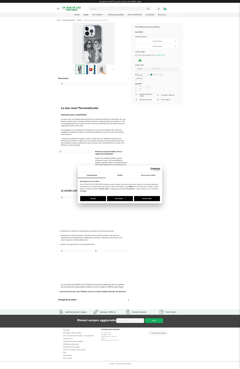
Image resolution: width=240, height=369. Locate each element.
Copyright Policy (160, 55)
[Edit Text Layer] (161, 74)
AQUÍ (130, 186)
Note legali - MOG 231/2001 (72, 333)
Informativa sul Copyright (71, 347)
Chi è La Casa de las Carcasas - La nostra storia (78, 336)
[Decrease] (158, 74)
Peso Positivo (67, 358)
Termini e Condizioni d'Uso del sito (74, 350)
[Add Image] (140, 60)
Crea (147, 87)
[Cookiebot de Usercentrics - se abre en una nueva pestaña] (152, 169)
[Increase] (154, 74)
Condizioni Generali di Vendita (73, 341)
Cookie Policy (67, 355)
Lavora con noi (68, 338)
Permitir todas (147, 198)
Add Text (139, 78)
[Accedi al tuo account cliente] (158, 9)
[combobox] (157, 41)
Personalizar (119, 198)
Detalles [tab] (120, 175)
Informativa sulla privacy (71, 344)
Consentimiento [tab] (92, 175)
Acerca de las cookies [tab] (148, 175)
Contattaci (66, 330)
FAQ (64, 352)
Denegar (93, 198)
